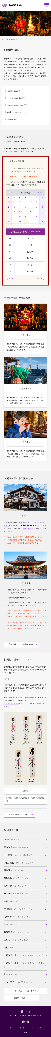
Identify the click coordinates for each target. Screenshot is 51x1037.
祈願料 (6, 525)
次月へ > (41, 193)
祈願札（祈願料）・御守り (19, 814)
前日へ (11, 278)
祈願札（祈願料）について (17, 112)
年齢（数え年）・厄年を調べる (21, 644)
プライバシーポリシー (18, 1028)
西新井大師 (25, 1011)
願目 (29, 522)
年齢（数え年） (39, 522)
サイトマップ (36, 1028)
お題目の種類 (12, 119)
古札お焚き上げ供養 (11, 703)
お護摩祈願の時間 (13, 91)
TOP (3, 39)
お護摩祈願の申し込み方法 (17, 105)
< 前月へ (10, 193)
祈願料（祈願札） (21, 998)
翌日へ (39, 278)
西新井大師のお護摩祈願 (16, 98)
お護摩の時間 (28, 528)
